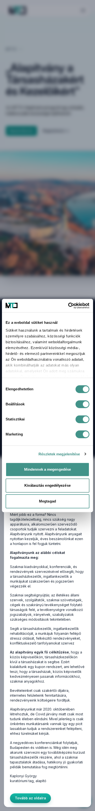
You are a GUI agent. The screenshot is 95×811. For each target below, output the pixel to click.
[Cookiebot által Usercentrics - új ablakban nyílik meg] (68, 305)
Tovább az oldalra (30, 798)
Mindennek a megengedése (47, 469)
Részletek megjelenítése (59, 454)
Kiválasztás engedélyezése (47, 485)
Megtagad (47, 501)
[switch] (82, 404)
